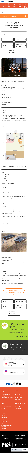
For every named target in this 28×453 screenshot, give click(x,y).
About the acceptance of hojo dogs (6, 425)
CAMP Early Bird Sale (19, 45)
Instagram (24, 9)
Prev (1, 69)
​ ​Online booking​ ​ (8, 16)
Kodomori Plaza (18, 397)
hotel (4, 40)
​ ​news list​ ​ (3, 415)
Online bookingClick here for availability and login (13, 292)
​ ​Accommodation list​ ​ (5, 394)
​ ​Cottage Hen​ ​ (18, 347)
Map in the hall (18, 408)
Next (26, 69)
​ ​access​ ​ (3, 9)
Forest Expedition (18, 399)
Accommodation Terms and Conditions (20, 439)
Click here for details (19, 336)
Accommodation (10, 34)
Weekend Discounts (12, 51)
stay (2, 391)
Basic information (20, 403)
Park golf (3, 408)
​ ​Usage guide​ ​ (17, 406)
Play (2, 403)
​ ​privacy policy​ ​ (5, 438)
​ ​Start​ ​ (10, 347)
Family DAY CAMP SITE (6, 406)
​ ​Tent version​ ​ (12, 350)
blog (2, 12)
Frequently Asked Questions (10, 9)
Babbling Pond (18, 394)
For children (18, 391)
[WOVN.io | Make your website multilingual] (25, 449)
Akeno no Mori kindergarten (20, 396)
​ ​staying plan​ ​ (20, 40)
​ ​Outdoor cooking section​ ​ (20, 350)
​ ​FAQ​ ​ (2, 423)
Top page (3, 34)
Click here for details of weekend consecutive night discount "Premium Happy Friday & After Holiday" (13, 282)
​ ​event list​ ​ (3, 413)
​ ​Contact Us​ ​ (18, 9)
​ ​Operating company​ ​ (20, 435)
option (5, 45)
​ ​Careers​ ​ (3, 435)
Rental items (4, 417)
